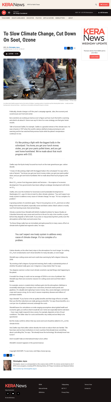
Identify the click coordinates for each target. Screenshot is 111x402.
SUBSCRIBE (94, 57)
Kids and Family (43, 388)
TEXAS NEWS (6, 18)
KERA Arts (41, 392)
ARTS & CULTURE (48, 18)
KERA (40, 384)
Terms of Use (88, 384)
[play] (4, 13)
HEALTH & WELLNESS (18, 18)
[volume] (9, 13)
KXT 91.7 (64, 388)
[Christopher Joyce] (7, 365)
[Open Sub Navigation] (66, 18)
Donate (105, 4)
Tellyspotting (65, 384)
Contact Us (88, 388)
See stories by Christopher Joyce (25, 369)
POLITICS (39, 18)
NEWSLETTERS (60, 18)
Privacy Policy (65, 392)
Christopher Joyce (14, 47)
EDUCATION (30, 18)
